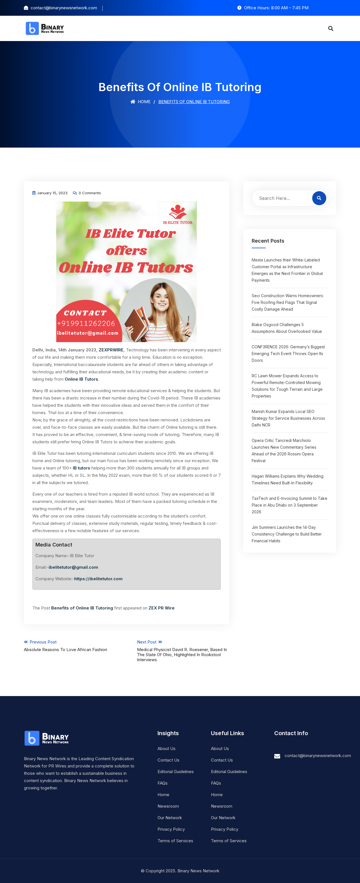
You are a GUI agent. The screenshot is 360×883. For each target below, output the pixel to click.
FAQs (163, 783)
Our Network (170, 817)
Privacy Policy (171, 829)
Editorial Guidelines (176, 771)
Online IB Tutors (81, 379)
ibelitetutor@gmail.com (73, 567)
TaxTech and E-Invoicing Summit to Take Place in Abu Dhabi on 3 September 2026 (289, 505)
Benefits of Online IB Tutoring (82, 608)
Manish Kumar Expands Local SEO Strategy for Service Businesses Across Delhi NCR (288, 418)
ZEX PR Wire (161, 608)
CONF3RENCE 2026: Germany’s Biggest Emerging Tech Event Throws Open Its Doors (288, 353)
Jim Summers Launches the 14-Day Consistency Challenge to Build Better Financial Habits (287, 534)
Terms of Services (175, 840)
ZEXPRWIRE (111, 350)
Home (143, 101)
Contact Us (168, 760)
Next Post (182, 650)
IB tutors (81, 468)
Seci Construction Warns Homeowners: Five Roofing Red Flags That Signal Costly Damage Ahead (288, 302)
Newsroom (168, 806)
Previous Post (65, 645)
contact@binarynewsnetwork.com (318, 755)
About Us (167, 748)
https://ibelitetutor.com (98, 578)
